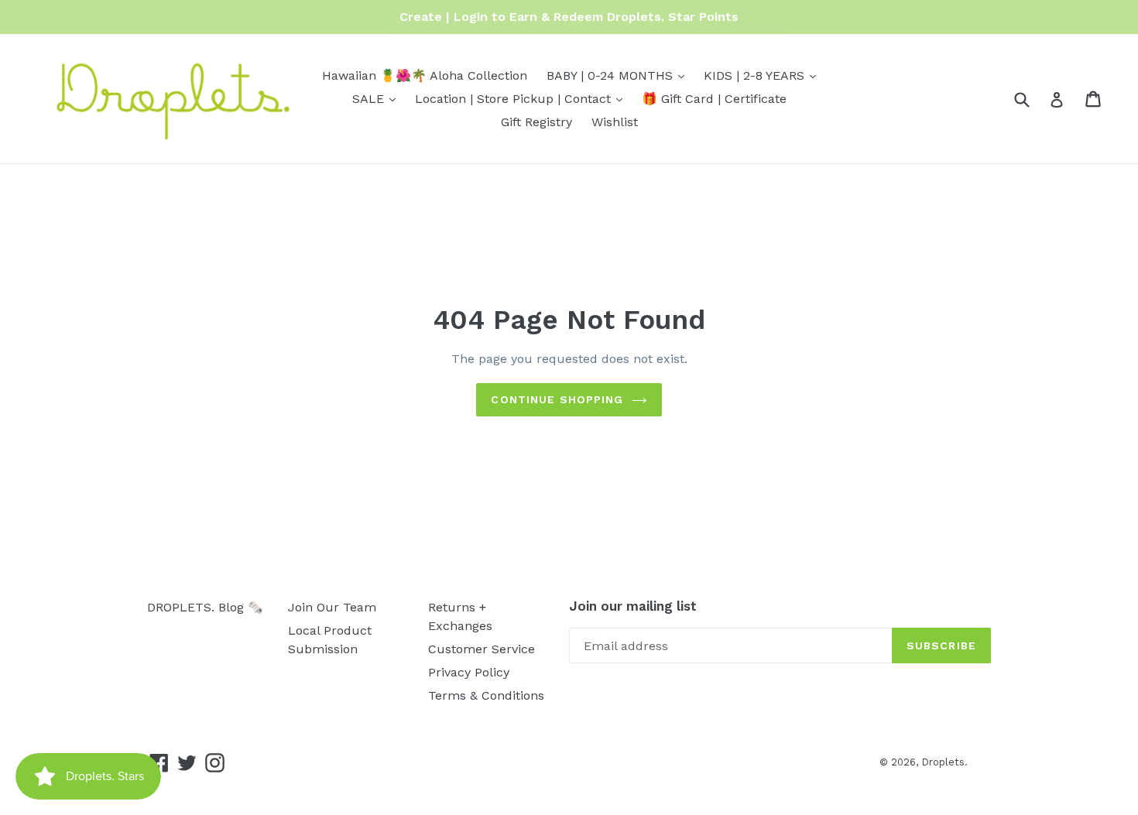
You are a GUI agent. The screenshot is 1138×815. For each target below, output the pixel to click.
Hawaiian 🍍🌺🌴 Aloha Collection (424, 75)
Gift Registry (536, 122)
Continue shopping (557, 399)
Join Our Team (332, 607)
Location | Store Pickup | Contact (522, 98)
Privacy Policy (468, 672)
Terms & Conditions (486, 695)
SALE (377, 98)
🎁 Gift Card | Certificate (714, 98)
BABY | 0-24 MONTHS (619, 75)
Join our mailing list (633, 606)
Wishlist (614, 122)
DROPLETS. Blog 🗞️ (205, 607)
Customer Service (481, 649)
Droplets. (944, 762)
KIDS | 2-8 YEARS (764, 75)
